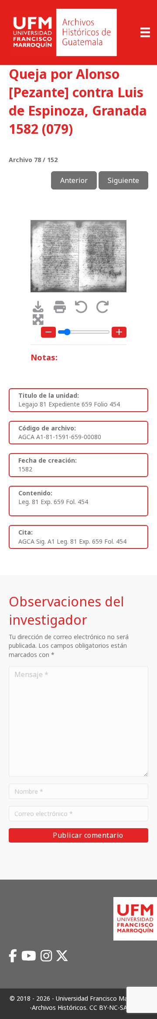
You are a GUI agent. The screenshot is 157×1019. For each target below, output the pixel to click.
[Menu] (145, 32)
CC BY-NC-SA (108, 1007)
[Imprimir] (62, 309)
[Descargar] (41, 309)
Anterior (74, 180)
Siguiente (123, 180)
